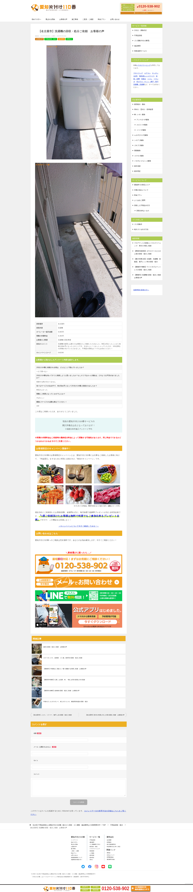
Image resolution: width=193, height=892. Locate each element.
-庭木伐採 (91, 855)
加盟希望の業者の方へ (141, 290)
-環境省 (108, 852)
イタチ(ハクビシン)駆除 (142, 161)
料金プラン (102, 19)
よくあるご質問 (139, 200)
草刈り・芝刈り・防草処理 (143, 109)
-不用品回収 (92, 840)
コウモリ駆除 (139, 156)
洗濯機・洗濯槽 (138, 84)
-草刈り (91, 859)
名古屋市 (61, 39)
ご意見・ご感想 (87, 19)
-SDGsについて (110, 855)
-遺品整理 (91, 842)
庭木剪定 (137, 171)
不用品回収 (138, 35)
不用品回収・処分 (50, 39)
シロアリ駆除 (139, 140)
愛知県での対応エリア (142, 185)
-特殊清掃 (91, 851)
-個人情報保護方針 (111, 844)
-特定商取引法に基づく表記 (113, 846)
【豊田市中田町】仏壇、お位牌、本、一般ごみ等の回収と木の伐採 (64, 679)
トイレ (149, 79)
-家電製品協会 (110, 857)
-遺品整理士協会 (111, 859)
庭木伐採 (137, 166)
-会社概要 (109, 840)
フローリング (138, 73)
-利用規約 (109, 842)
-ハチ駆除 (91, 853)
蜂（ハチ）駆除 (139, 114)
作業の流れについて (141, 190)
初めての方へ (36, 19)
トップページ (74, 840)
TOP (69, 825)
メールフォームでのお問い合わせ (141, 12)
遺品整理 (137, 46)
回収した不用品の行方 (142, 205)
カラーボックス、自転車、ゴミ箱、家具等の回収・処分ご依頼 (62, 658)
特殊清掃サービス (140, 51)
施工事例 (75, 19)
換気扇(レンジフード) (146, 76)
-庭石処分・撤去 (93, 846)
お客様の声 (63, 19)
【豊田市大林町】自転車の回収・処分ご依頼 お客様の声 (61, 690)
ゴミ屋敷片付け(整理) (141, 40)
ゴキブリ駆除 (139, 145)
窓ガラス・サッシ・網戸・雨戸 (147, 82)
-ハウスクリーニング (94, 848)
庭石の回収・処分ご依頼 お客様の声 (55, 647)
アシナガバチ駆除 (142, 120)
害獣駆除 (137, 150)
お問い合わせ (115, 19)
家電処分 (69, 39)
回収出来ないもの (142, 211)
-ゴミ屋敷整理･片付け (94, 844)
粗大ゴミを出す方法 (141, 229)
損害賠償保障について (76, 857)
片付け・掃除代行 (140, 30)
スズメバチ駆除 (141, 125)
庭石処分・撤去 (139, 104)
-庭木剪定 (91, 857)
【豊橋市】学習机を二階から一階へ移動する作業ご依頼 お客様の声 (64, 669)
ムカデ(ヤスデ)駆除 (141, 135)
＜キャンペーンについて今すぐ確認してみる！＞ (79, 526)
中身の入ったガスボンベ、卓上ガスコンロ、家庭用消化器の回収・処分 (65, 701)
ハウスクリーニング (143, 65)
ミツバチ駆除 (141, 130)
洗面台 (143, 79)
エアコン (147, 73)
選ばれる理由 (50, 19)
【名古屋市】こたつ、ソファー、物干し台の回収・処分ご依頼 (52, 715)
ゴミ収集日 (138, 224)
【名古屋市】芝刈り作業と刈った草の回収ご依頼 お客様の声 (105, 715)
